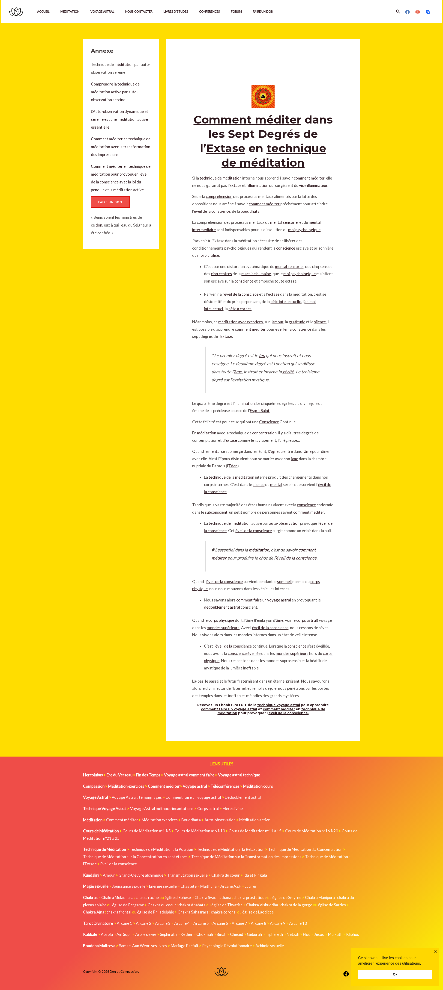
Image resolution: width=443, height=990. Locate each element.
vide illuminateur (313, 185)
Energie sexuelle (163, 886)
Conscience (269, 421)
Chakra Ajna (93, 912)
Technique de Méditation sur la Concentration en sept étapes (135, 856)
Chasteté (188, 886)
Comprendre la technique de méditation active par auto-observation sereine (115, 92)
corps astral (306, 620)
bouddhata (250, 211)
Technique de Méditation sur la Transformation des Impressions (246, 856)
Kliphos (352, 934)
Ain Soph (124, 934)
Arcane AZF (230, 886)
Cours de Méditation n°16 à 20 (311, 830)
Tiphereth (274, 934)
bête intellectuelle (285, 301)
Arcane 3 (163, 923)
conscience (285, 248)
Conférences (209, 11)
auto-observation (284, 523)
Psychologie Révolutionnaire (227, 945)
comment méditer (309, 178)
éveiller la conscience (293, 329)
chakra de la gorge (296, 904)
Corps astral (208, 808)
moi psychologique (304, 229)
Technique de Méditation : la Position (161, 849)
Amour (109, 875)
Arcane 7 (239, 923)
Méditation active (254, 819)
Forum (236, 11)
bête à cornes (239, 308)
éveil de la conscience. (289, 713)
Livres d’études (176, 11)
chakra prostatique (249, 897)
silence (320, 321)
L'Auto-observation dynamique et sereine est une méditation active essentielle (119, 119)
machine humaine (256, 273)
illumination (258, 185)
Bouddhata (191, 819)
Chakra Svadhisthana (213, 897)
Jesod (319, 934)
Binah (221, 934)
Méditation (69, 11)
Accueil (43, 11)
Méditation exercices (160, 819)
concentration (264, 432)
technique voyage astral (278, 705)
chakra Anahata (192, 904)
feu (262, 355)
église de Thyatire (226, 904)
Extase (225, 148)
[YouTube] (417, 12)
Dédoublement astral (243, 797)
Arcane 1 (124, 923)
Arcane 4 (182, 923)
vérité (288, 371)
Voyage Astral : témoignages (137, 797)
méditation (124, 64)
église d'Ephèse (178, 897)
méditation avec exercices (240, 321)
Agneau (276, 451)
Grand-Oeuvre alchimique (141, 875)
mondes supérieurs (223, 627)
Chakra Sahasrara (193, 912)
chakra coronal (223, 912)
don (99, 225)
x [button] (435, 951)
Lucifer (251, 886)
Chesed (236, 934)
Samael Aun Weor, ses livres (143, 945)
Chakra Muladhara (117, 897)
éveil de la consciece (241, 294)
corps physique (221, 620)
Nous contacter (139, 11)
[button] (398, 12)
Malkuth (335, 934)
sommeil (284, 581)
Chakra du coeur (225, 875)
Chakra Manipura (320, 897)
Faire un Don (263, 11)
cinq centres (221, 273)
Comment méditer (247, 119)
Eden (233, 465)
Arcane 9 (277, 923)
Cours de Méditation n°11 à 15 (255, 830)
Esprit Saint (259, 410)
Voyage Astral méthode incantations (162, 808)
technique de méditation (221, 178)
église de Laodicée (258, 912)
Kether (186, 934)
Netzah (293, 934)
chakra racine (147, 897)
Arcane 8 (258, 923)
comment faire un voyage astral (263, 600)
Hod (307, 934)
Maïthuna (208, 886)
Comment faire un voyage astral (193, 797)
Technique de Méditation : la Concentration (305, 849)
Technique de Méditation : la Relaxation (230, 849)
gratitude (297, 321)
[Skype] (427, 12)
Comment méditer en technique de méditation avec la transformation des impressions (120, 146)
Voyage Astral (102, 11)
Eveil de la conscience (118, 863)
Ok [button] (395, 974)
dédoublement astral (222, 607)
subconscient (216, 512)
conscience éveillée (244, 653)
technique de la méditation (231, 477)
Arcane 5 (201, 923)
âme (238, 371)
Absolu (107, 934)
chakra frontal (119, 912)
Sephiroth (168, 934)
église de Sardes (332, 904)
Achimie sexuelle (269, 945)
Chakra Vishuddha (262, 904)
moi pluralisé (208, 255)
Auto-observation (220, 819)
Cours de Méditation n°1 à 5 (147, 830)
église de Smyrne (286, 897)
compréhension (219, 196)
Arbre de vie (145, 934)
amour (277, 321)
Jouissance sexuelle (128, 886)
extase (273, 294)
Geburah (254, 934)
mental (214, 451)
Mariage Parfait (184, 945)
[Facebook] (407, 12)
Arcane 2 (143, 923)
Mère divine (232, 808)
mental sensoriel (284, 222)
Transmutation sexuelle (187, 875)
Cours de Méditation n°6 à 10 (199, 830)
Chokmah (204, 934)
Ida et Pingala (255, 875)
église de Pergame (128, 904)
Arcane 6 (220, 923)
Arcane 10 (298, 923)
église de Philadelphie (156, 912)
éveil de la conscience (212, 211)
